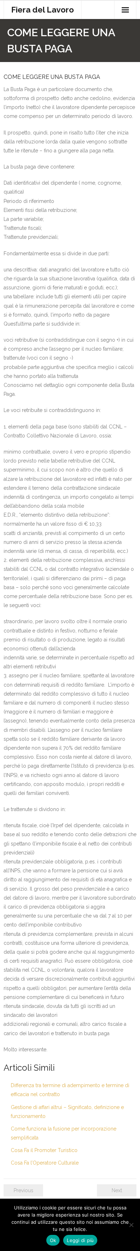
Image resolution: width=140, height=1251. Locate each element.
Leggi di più (80, 1240)
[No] (131, 1224)
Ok (53, 1240)
